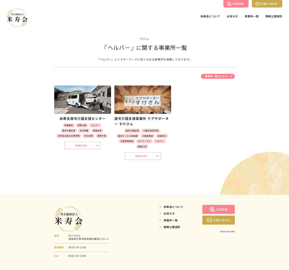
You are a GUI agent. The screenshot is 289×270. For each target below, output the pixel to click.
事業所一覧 (171, 220)
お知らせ (169, 213)
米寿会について (173, 207)
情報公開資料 (172, 227)
